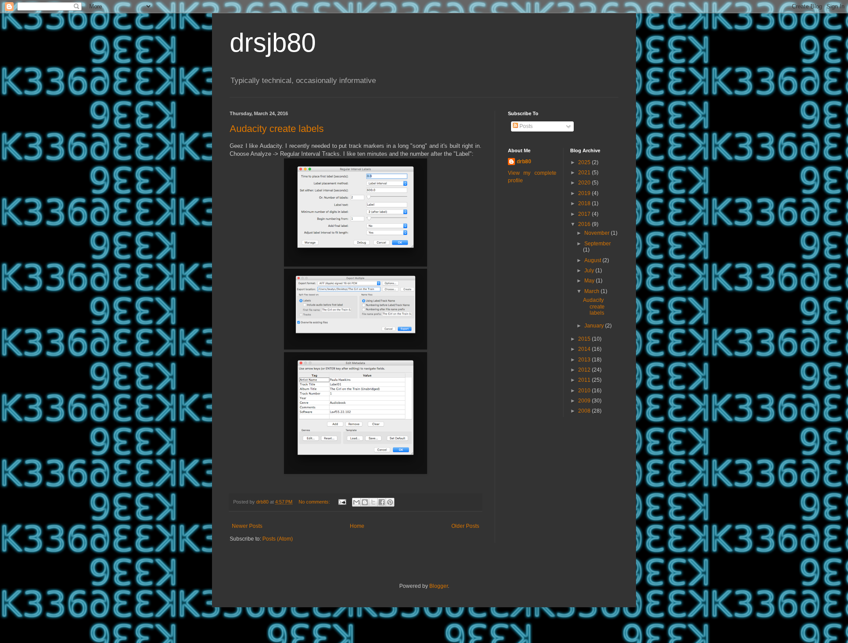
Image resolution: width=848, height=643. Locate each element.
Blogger (438, 586)
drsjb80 (273, 42)
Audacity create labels (277, 128)
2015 (585, 339)
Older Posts (465, 526)
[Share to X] (373, 502)
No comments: (315, 501)
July (589, 270)
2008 (585, 411)
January (594, 326)
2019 (585, 193)
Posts (525, 126)
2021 (585, 172)
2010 (585, 390)
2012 (585, 370)
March (592, 291)
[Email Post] (342, 501)
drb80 (524, 161)
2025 (585, 162)
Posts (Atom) (277, 539)
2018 (585, 203)
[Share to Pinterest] (390, 502)
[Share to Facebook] (381, 502)
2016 (585, 224)
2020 (585, 183)
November (597, 233)
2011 (585, 380)
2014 (585, 349)
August (593, 260)
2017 (585, 214)
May (590, 281)
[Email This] (356, 502)
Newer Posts (247, 526)
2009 (585, 401)
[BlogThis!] (364, 502)
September (597, 244)
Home (357, 526)
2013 (585, 360)
